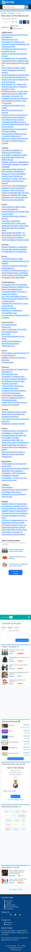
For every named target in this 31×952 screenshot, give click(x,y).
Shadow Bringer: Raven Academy (15, 490)
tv (11, 811)
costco (23, 829)
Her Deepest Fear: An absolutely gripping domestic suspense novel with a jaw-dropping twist (15, 287)
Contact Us (9, 923)
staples (15, 829)
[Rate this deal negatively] (16, 22)
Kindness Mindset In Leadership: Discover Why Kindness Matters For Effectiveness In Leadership (15, 249)
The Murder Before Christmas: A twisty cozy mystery (14, 293)
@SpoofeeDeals (17, 28)
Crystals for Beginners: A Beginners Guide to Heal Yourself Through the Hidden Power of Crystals (15, 139)
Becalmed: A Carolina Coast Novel (15, 226)
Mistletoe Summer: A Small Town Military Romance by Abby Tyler (15, 92)
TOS (19, 946)
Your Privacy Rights (10, 946)
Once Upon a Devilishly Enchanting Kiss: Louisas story (14, 222)
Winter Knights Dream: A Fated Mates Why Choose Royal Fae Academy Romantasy (14, 414)
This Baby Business (9, 400)
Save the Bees (7, 487)
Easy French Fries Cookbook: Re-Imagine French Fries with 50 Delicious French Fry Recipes (14, 188)
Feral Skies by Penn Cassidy (12, 120)
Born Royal (6, 334)
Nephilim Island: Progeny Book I (14, 504)
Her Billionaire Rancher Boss (13, 381)
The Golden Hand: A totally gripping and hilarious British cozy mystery (15, 261)
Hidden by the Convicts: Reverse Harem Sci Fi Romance (14, 403)
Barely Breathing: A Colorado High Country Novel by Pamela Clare (15, 76)
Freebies (8, 903)
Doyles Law (6, 327)
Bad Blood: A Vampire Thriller (13, 424)
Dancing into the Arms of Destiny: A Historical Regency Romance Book (15, 515)
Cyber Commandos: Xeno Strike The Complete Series (14, 330)
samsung (21, 816)
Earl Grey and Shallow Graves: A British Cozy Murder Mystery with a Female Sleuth (15, 298)
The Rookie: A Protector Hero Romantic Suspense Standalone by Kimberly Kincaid (15, 44)
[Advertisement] (15, 598)
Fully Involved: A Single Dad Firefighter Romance (13, 387)
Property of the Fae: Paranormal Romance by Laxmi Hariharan (14, 116)
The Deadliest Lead (9, 313)
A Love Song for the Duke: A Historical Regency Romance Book (15, 238)
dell (8, 816)
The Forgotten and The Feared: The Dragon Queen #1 (15, 354)
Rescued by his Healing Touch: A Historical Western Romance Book (15, 507)
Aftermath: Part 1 (8, 346)
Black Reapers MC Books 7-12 (13, 233)
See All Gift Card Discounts (15, 758)
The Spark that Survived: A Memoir (15, 468)
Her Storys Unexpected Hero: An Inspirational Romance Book (14, 521)
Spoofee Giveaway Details (15, 800)
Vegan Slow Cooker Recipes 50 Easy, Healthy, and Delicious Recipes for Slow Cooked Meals (14, 171)
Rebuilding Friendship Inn (12, 310)
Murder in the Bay (9, 308)
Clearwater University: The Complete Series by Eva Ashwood (15, 97)
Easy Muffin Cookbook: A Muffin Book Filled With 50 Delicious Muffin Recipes (14, 157)
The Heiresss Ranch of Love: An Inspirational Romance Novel (14, 526)
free (23, 820)
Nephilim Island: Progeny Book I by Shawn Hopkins (14, 130)
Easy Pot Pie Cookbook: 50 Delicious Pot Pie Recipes (12, 151)
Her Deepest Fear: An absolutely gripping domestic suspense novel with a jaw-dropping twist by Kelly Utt (15, 62)
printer (16, 824)
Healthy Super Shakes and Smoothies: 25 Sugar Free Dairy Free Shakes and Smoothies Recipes (14, 179)
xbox (6, 811)
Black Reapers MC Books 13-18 (14, 235)
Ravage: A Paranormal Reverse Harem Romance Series (14, 392)
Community (9, 909)
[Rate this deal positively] (12, 22)
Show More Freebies (15, 572)
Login (17, 627)
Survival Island (8, 362)
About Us (8, 924)
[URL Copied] (27, 22)
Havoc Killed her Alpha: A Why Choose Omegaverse (14, 208)
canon (9, 824)
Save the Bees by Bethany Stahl (14, 134)
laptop (24, 811)
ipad (17, 811)
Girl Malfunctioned (9, 325)
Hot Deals (9, 901)
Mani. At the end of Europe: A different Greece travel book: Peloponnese (13, 454)
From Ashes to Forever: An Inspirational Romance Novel (13, 533)
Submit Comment (22, 640)
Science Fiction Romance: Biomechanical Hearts (12, 342)
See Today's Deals (15, 889)
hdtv (13, 816)
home (8, 829)
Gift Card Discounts (10, 721)
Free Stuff (11, 13)
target (17, 820)
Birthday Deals (10, 905)
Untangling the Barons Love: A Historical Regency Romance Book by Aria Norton (15, 124)
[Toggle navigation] (27, 2)
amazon (8, 820)
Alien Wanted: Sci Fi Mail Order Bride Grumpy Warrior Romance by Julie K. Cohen (14, 86)
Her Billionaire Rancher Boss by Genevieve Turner (14, 50)
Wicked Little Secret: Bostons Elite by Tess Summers (15, 80)
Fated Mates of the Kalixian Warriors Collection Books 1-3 (13, 396)
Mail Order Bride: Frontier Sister (14, 530)
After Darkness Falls (10, 39)
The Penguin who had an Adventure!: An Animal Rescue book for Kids (14, 494)
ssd (23, 824)
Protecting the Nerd (9, 384)
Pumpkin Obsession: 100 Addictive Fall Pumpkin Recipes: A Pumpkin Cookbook (15, 164)
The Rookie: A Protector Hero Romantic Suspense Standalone (14, 377)
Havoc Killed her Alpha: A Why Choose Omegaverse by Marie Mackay (14, 70)
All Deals (3, 13)
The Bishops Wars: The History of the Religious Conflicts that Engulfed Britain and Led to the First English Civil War (15, 434)
